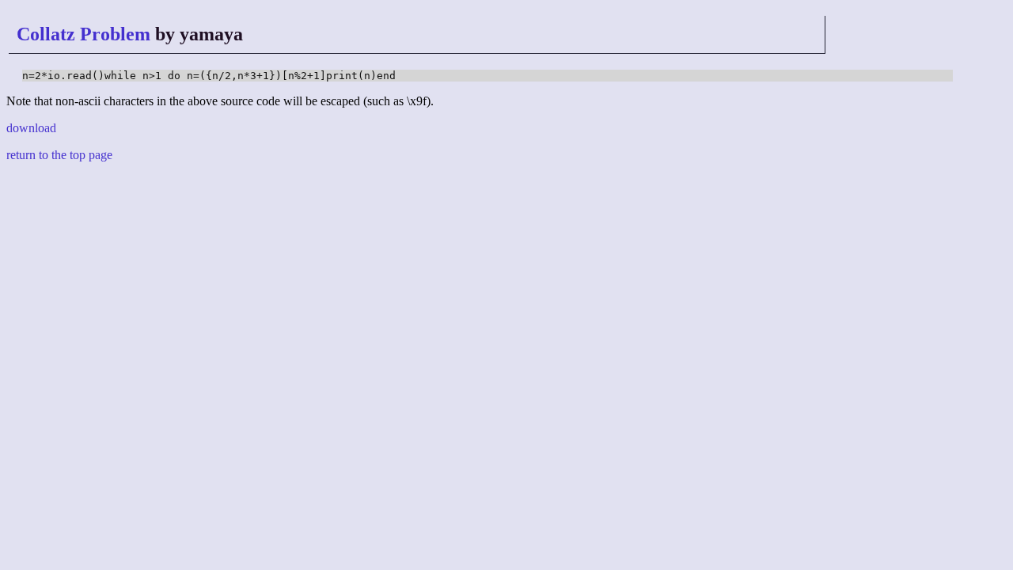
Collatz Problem (83, 34)
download (31, 128)
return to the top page (59, 155)
